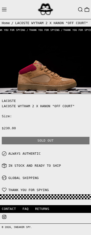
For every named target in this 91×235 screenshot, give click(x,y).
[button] (80, 9)
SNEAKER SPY (22, 226)
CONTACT (9, 209)
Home (6, 23)
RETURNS (42, 209)
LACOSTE (9, 101)
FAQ (25, 209)
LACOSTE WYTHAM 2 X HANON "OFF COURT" (51, 23)
